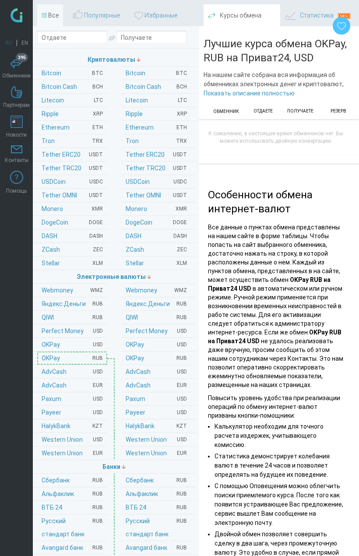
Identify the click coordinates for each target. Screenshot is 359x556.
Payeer (156, 412)
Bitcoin (156, 73)
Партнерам (16, 105)
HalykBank (156, 425)
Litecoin (156, 100)
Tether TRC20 (156, 168)
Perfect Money (156, 330)
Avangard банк (156, 547)
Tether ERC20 (156, 154)
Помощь (16, 191)
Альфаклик (156, 493)
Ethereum (156, 127)
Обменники (16, 68)
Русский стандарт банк (156, 527)
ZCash (156, 249)
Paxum (156, 398)
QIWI (156, 317)
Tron (156, 140)
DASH (156, 235)
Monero (156, 208)
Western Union (156, 439)
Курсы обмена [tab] (239, 15)
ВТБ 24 (156, 507)
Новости (16, 135)
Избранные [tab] (160, 15)
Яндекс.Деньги (156, 303)
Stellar (156, 263)
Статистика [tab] (317, 15)
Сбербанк (156, 480)
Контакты (16, 160)
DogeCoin (156, 222)
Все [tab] (53, 15)
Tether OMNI (156, 195)
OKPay (156, 344)
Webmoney (156, 290)
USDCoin (156, 181)
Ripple (156, 113)
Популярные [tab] (101, 15)
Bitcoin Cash (156, 86)
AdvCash (156, 371)
